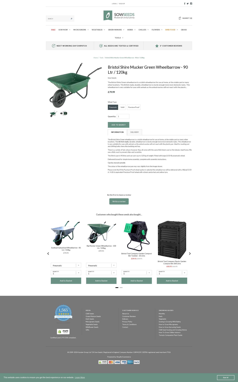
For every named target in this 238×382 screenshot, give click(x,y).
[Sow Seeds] (119, 15)
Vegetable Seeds (92, 324)
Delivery (135, 132)
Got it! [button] (225, 378)
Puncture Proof (133, 107)
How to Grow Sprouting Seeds (170, 327)
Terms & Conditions (129, 324)
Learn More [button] (80, 377)
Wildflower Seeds (92, 327)
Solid (122, 107)
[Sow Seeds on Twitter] (187, 3)
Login (114, 3)
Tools (101, 58)
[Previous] (48, 253)
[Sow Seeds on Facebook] (184, 3)
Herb (160, 316)
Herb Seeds (90, 319)
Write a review (119, 201)
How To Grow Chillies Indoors (169, 332)
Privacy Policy (127, 322)
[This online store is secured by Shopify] (63, 331)
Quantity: (112, 116)
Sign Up (122, 3)
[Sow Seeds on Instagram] (190, 3)
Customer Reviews (129, 316)
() (187, 18)
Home (96, 58)
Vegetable (162, 319)
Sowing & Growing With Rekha (170, 322)
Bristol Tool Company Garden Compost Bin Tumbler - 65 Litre (136, 254)
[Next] (189, 253)
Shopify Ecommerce (124, 357)
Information (117, 132)
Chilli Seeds (90, 314)
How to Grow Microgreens (168, 324)
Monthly (162, 314)
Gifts (87, 330)
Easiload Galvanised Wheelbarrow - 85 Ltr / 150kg (66, 249)
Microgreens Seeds (92, 322)
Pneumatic (113, 107)
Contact (125, 327)
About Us (125, 314)
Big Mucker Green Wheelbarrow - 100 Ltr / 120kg (101, 247)
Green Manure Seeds (93, 316)
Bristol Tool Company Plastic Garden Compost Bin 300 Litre (172, 262)
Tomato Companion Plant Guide (170, 335)
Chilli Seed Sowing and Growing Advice (173, 330)
